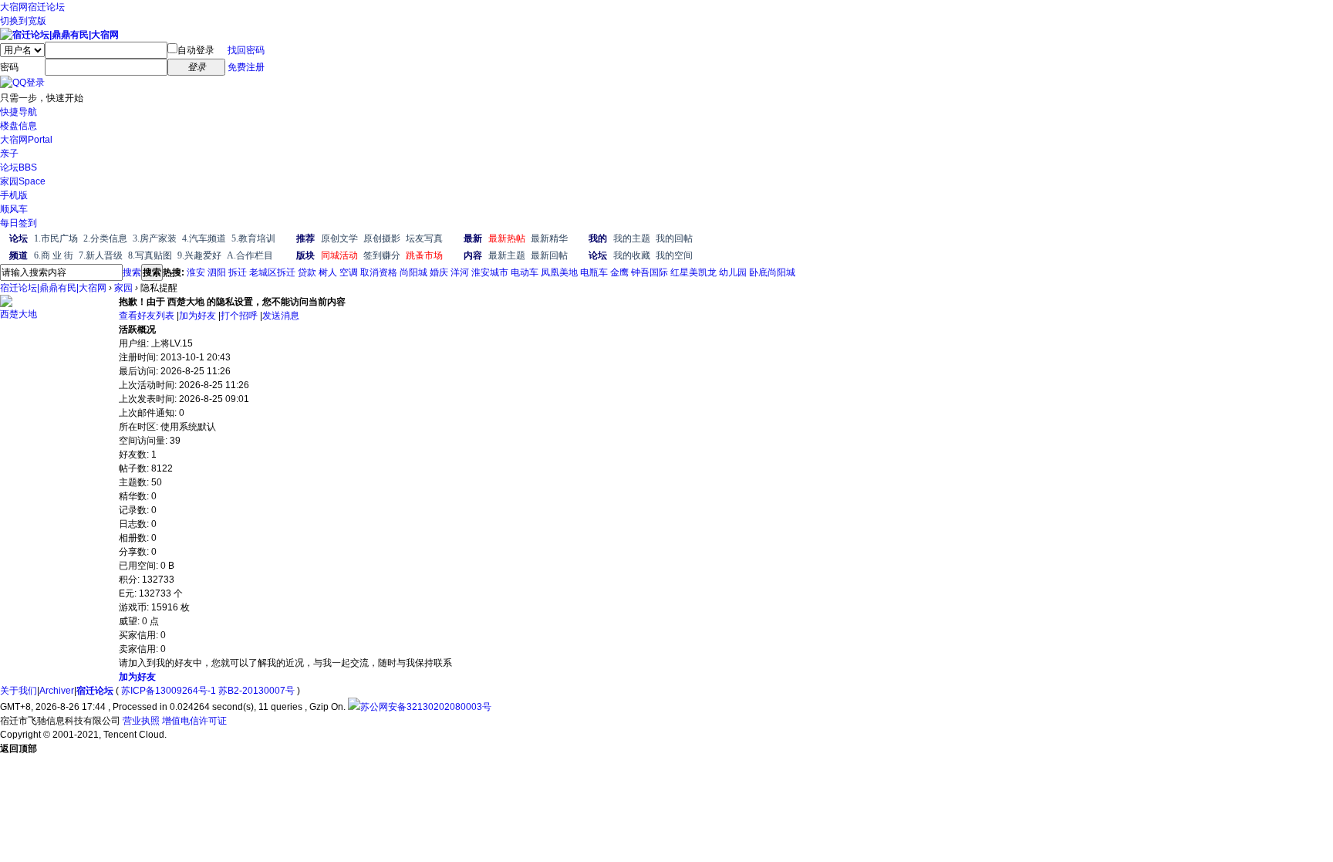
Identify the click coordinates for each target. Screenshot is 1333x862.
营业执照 (141, 720)
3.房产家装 (155, 238)
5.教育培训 (253, 238)
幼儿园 (733, 272)
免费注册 (246, 67)
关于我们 (18, 690)
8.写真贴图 (150, 255)
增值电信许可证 (194, 720)
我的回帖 (674, 238)
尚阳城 (413, 272)
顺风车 (14, 209)
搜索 (132, 272)
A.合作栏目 (250, 255)
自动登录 (195, 50)
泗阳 (217, 272)
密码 (9, 67)
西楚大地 (18, 314)
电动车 (524, 272)
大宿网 (14, 7)
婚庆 (439, 272)
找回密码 (246, 50)
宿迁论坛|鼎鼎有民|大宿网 (53, 287)
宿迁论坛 (46, 7)
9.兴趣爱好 (199, 255)
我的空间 (674, 255)
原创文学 (339, 238)
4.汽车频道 (204, 238)
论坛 (18, 167)
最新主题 (506, 255)
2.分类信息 (105, 238)
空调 (348, 272)
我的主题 (631, 238)
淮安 (196, 272)
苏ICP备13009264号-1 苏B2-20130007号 (208, 690)
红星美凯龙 (693, 272)
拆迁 (237, 272)
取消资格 (378, 272)
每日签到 (18, 223)
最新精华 (549, 238)
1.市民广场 (56, 238)
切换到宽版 (23, 20)
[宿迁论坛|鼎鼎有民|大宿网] (59, 34)
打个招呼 (239, 315)
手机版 (14, 195)
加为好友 (197, 315)
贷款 (307, 272)
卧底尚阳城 (772, 272)
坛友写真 (424, 238)
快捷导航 (18, 111)
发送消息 (280, 315)
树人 (328, 272)
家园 (23, 181)
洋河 (460, 272)
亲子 (9, 153)
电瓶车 (594, 272)
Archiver (56, 690)
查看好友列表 (146, 315)
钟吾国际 (649, 272)
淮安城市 (489, 272)
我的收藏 (631, 255)
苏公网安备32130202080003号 (425, 706)
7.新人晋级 (101, 255)
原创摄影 (381, 238)
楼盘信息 (18, 125)
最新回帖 (549, 255)
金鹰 (619, 272)
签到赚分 (381, 255)
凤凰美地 (559, 272)
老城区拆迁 (272, 272)
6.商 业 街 (53, 255)
